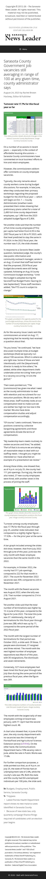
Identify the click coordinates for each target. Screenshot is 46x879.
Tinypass (11, 796)
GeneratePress (31, 875)
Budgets (11, 788)
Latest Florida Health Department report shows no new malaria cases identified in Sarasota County (21, 803)
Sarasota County (19, 792)
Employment (22, 788)
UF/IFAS (25, 743)
